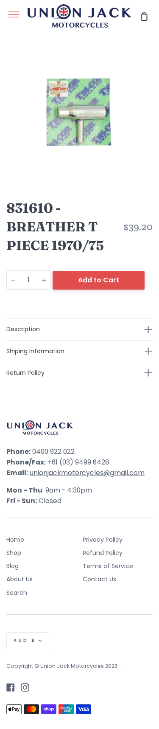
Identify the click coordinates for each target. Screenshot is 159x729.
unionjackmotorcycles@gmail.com (87, 473)
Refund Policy (103, 553)
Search (16, 592)
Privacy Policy (103, 539)
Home (15, 539)
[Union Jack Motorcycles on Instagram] (25, 687)
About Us (19, 579)
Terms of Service (108, 566)
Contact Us (99, 579)
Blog (12, 566)
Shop (13, 553)
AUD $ (25, 640)
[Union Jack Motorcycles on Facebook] (10, 687)
